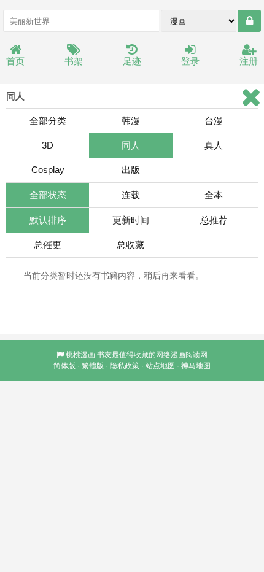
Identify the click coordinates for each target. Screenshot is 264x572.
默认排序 (47, 220)
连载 (131, 195)
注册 (248, 61)
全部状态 (47, 195)
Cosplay (47, 169)
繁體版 (93, 365)
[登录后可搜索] (249, 21)
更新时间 (130, 220)
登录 (190, 61)
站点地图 (160, 365)
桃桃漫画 (80, 354)
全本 (213, 195)
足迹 (132, 61)
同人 (131, 145)
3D (47, 145)
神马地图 (196, 365)
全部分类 (47, 120)
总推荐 (214, 220)
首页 (15, 61)
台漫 (213, 120)
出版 (131, 169)
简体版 (64, 365)
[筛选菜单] (251, 97)
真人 (213, 145)
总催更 (47, 244)
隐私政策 (124, 365)
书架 (73, 61)
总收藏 (130, 244)
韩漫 (131, 120)
